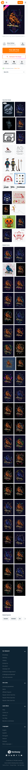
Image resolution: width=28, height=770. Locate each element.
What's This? (17, 68)
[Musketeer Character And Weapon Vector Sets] (13, 207)
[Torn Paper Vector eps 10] (13, 242)
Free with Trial (14, 50)
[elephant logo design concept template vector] (17, 179)
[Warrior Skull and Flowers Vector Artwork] (8, 139)
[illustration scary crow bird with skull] (8, 109)
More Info (6, 72)
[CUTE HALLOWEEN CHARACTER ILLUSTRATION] (8, 289)
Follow (22, 44)
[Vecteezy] (2, 2)
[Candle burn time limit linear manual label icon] (8, 192)
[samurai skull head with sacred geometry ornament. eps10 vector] (7, 252)
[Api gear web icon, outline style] (8, 166)
